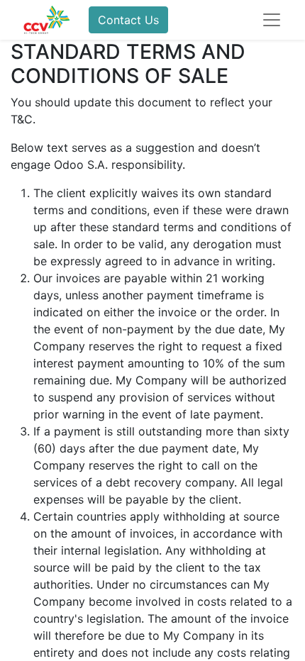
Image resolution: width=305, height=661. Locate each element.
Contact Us (128, 20)
